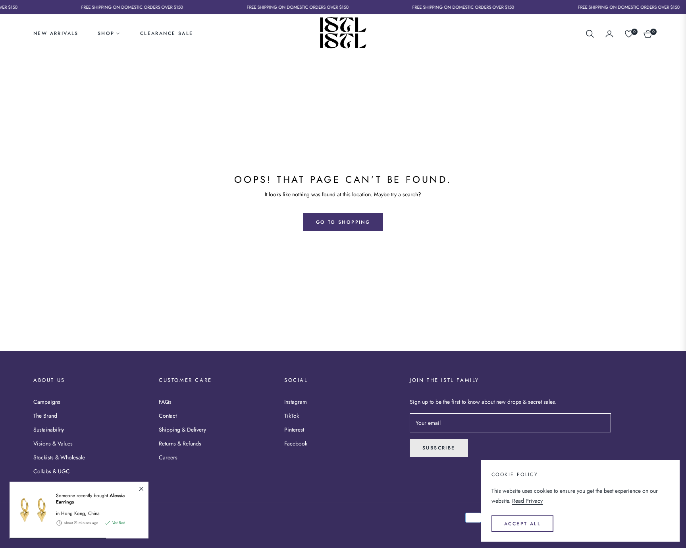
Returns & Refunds (180, 443)
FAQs (165, 402)
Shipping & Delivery (182, 430)
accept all (522, 523)
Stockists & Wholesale (59, 457)
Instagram (295, 402)
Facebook (295, 443)
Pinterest (294, 430)
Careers (168, 457)
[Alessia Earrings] (30, 510)
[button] (589, 34)
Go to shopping (343, 222)
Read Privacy (527, 501)
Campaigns (46, 402)
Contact (168, 416)
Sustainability (48, 430)
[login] (609, 34)
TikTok (291, 416)
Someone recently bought (90, 498)
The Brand (45, 416)
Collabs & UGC (51, 471)
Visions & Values (53, 443)
